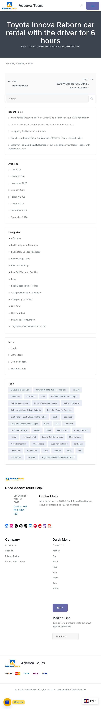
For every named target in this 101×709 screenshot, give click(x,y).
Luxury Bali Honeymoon (23, 319)
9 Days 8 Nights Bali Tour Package (51, 390)
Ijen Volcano (62, 430)
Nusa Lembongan (18, 444)
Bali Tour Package (20, 265)
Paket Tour (15, 451)
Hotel (55, 561)
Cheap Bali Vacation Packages (26, 292)
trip (79, 451)
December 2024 (19, 210)
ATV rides (16, 238)
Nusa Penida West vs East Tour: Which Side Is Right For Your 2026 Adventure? (50, 117)
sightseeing (32, 451)
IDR (60, 607)
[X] (16, 526)
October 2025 (18, 190)
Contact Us (10, 545)
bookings (68, 417)
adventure (15, 396)
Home (23, 46)
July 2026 (16, 169)
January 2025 (18, 203)
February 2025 (18, 196)
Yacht (55, 577)
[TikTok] (25, 526)
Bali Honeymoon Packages (24, 245)
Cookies (9, 550)
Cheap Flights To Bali (21, 299)
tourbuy (57, 451)
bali (43, 396)
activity (76, 390)
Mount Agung (75, 437)
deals (46, 423)
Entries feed (17, 355)
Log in (14, 348)
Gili (57, 423)
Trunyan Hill (16, 457)
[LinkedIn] (30, 526)
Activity (56, 550)
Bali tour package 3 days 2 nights (26, 410)
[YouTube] (39, 526)
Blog (13, 279)
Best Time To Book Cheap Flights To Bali (29, 417)
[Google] (49, 526)
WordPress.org (18, 368)
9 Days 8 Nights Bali (20, 390)
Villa (54, 572)
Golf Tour (16, 306)
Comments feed (19, 361)
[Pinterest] (35, 526)
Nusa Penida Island (59, 444)
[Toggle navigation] (92, 6)
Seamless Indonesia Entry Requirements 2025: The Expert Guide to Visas (47, 138)
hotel (48, 430)
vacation (31, 457)
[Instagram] (11, 526)
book (55, 417)
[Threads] (20, 526)
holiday (37, 430)
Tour (45, 451)
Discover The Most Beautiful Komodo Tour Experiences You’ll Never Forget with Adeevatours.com (49, 147)
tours (69, 451)
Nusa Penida (38, 444)
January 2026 (18, 176)
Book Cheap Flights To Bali (24, 285)
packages (78, 444)
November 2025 (19, 183)
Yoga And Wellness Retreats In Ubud (29, 326)
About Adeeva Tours (15, 561)
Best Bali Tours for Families (24, 272)
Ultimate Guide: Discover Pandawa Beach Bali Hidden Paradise (42, 124)
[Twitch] (44, 526)
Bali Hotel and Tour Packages (25, 252)
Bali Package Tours (20, 258)
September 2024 (19, 217)
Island (13, 437)
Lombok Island (29, 437)
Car (54, 556)
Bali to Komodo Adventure (45, 403)
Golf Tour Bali (18, 313)
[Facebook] (6, 526)
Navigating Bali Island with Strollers (28, 131)
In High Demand (81, 430)
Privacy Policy (12, 556)
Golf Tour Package (19, 430)
